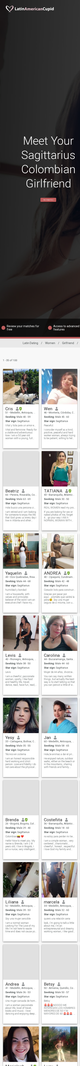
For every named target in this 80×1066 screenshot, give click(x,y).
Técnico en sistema (15, 754)
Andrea (12, 984)
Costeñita (53, 819)
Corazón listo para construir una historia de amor (59, 589)
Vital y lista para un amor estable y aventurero (21, 425)
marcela (51, 902)
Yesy (9, 737)
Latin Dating (30, 343)
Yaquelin (13, 573)
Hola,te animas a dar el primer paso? (59, 754)
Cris (9, 408)
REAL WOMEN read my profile (59, 507)
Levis (10, 655)
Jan (47, 737)
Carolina (52, 655)
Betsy (49, 984)
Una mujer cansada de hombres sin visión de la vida (21, 1000)
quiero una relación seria (57, 918)
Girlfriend (68, 343)
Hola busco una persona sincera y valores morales (21, 507)
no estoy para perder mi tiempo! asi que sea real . (59, 836)
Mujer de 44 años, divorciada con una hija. (59, 672)
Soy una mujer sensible (18, 918)
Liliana (11, 902)
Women (50, 343)
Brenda (12, 819)
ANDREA (52, 573)
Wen (48, 408)
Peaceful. (49, 425)
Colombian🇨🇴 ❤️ (14, 836)
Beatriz (12, 491)
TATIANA (53, 491)
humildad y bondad (15, 589)
